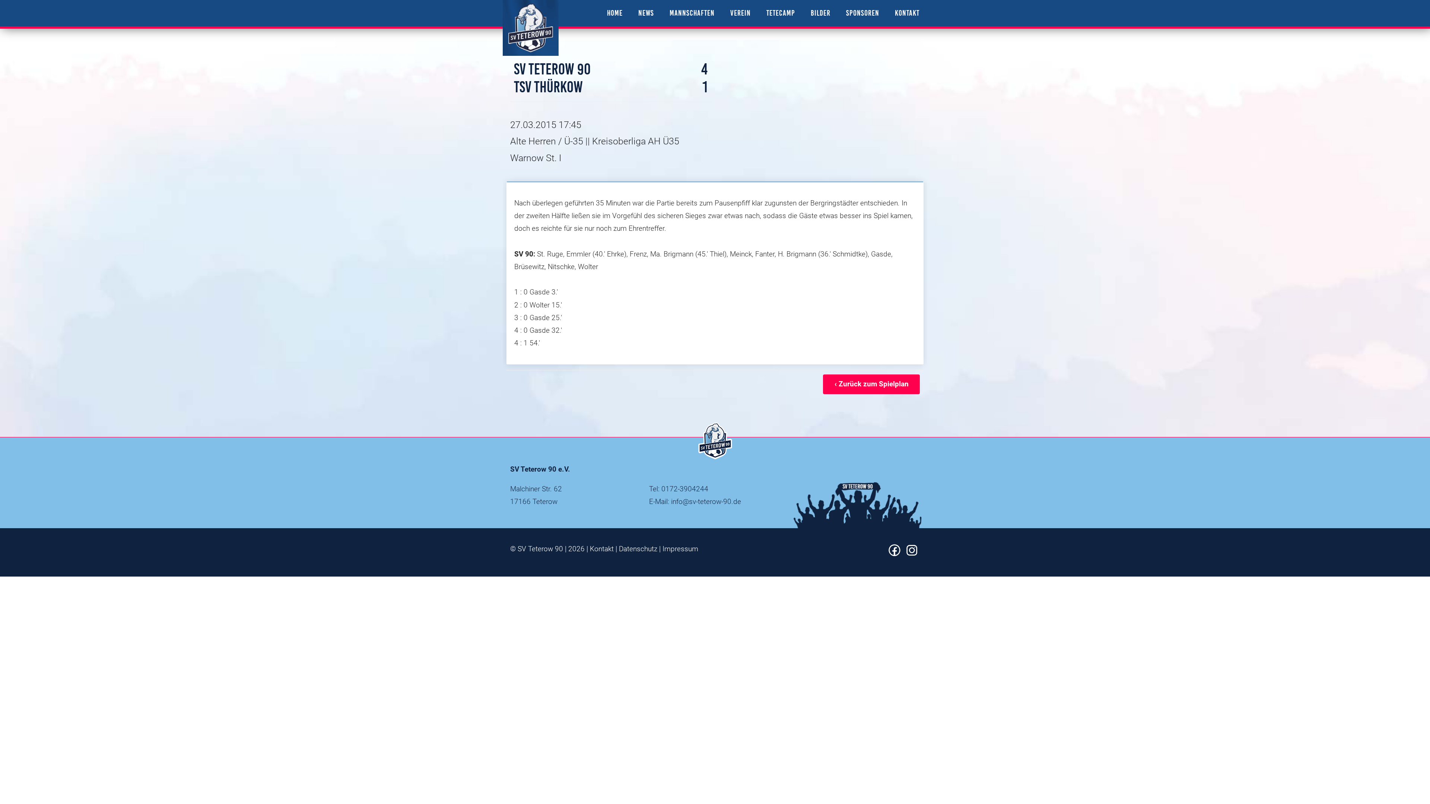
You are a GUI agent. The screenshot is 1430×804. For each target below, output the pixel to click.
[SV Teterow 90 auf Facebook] (894, 553)
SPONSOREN (862, 12)
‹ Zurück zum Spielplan (872, 384)
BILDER (820, 12)
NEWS (646, 12)
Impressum (680, 549)
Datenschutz (638, 549)
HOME (615, 12)
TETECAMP (780, 12)
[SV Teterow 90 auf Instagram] (912, 553)
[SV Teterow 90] (531, 28)
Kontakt (602, 549)
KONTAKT (907, 12)
